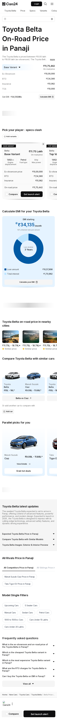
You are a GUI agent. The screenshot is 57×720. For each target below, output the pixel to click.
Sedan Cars (27, 612)
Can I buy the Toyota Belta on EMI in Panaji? (23, 676)
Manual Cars (10, 612)
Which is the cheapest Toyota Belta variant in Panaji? (24, 653)
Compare (13, 194)
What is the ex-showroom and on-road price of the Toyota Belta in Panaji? (25, 645)
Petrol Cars (44, 612)
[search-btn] (45, 4)
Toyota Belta (10, 10)
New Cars (13, 695)
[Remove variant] (43, 144)
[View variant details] (23, 170)
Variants (43, 10)
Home (5, 695)
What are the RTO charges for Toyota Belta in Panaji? (24, 669)
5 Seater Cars (31, 605)
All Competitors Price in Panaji (18, 567)
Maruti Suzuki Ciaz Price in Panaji (20, 577)
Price (22, 10)
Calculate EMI (45, 97)
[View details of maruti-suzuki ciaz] (23, 451)
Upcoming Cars (12, 605)
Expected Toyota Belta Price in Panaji (20, 534)
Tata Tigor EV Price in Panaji (17, 584)
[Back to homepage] (10, 4)
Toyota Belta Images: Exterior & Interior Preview (25, 545)
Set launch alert (32, 194)
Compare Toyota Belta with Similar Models (22, 539)
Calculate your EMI (26, 282)
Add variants (11, 136)
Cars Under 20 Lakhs (14, 627)
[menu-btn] (52, 4)
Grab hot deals (23, 471)
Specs (32, 10)
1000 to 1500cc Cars (14, 620)
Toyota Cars (24, 695)
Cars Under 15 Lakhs (38, 620)
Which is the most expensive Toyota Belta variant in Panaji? (26, 661)
